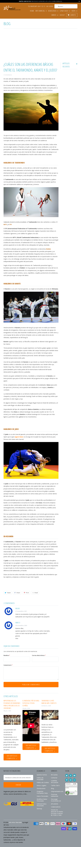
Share (18, 593)
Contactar (54, 778)
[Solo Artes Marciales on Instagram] (70, 780)
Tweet (9, 593)
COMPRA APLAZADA (54, 781)
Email (36, 593)
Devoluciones (41, 788)
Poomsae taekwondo (54, 795)
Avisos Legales (41, 785)
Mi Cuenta (50, 6)
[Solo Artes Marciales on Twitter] (66, 775)
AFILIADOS (54, 804)
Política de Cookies (43, 782)
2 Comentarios (8, 75)
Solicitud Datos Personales (41, 805)
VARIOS (54, 15)
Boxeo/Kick (52, 11)
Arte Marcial (40, 11)
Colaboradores (55, 807)
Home (32, 11)
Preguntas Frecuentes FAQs (42, 792)
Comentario (8, 665)
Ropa (74, 11)
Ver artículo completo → (12, 757)
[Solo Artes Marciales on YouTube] (74, 775)
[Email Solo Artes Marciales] (74, 780)
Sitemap (39, 809)
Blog (7, 23)
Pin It (27, 593)
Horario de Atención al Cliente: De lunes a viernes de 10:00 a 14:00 (57, 812)
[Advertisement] (40, 45)
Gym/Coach (64, 11)
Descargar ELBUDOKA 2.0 (56, 800)
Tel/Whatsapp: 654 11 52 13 (36, 6)
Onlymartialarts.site (57, 791)
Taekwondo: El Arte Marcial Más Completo (49, 701)
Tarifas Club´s (55, 785)
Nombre (7, 655)
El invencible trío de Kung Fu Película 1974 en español (31, 703)
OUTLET (62, 15)
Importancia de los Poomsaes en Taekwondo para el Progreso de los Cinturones (12, 704)
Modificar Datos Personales (42, 800)
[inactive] (71, 796)
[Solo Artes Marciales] (12, 8)
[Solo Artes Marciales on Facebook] (70, 775)
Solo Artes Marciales (15, 822)
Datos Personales (42, 796)
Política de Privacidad (40, 778)
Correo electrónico (39, 655)
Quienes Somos (42, 775)
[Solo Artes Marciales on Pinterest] (66, 780)
